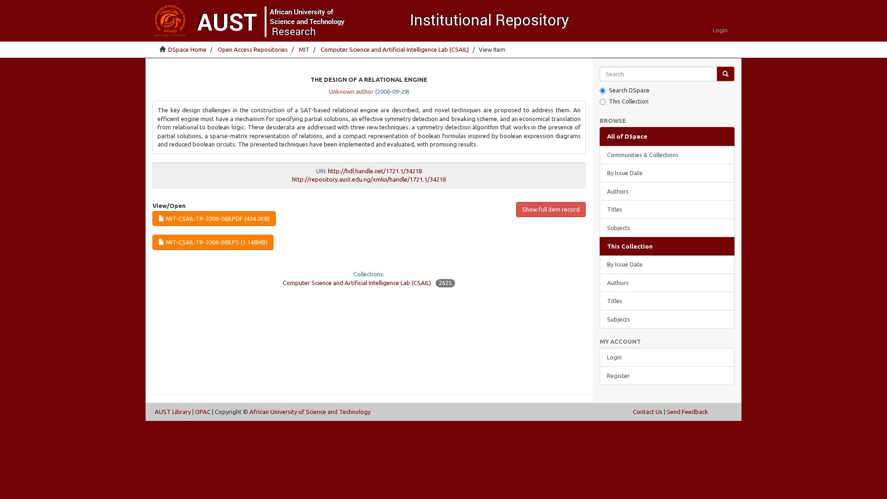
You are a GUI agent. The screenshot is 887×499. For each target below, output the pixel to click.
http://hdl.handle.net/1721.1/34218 (375, 171)
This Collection (629, 101)
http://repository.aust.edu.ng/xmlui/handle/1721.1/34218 (369, 179)
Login (614, 357)
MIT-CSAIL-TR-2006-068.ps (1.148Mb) (215, 242)
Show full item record (551, 209)
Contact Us (647, 411)
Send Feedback (687, 411)
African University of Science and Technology (310, 411)
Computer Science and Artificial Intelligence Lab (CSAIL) (395, 49)
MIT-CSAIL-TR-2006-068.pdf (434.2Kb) (217, 218)
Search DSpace (629, 90)
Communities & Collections (643, 155)
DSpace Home (187, 49)
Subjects (618, 228)
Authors (618, 191)
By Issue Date (625, 173)
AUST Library (173, 411)
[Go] (726, 74)
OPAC (203, 411)
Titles (614, 209)
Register (618, 375)
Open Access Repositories (253, 49)
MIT (304, 49)
